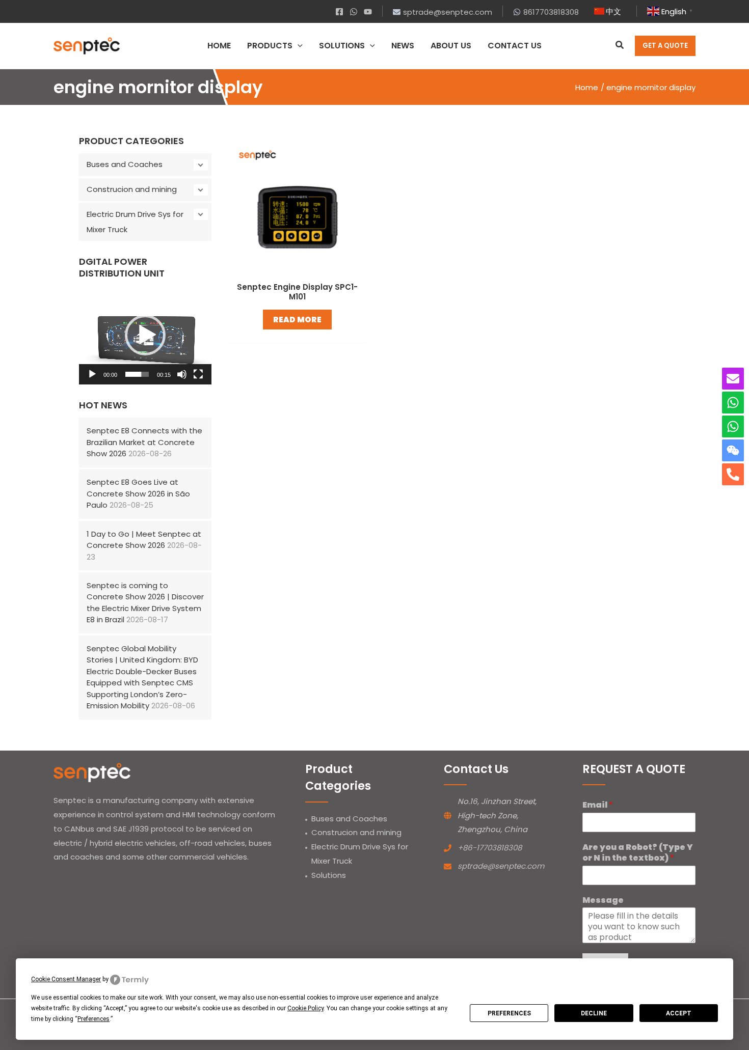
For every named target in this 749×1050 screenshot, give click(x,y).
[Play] (92, 374)
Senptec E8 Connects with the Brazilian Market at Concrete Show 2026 (144, 442)
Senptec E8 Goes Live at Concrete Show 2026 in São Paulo (138, 493)
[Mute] (182, 374)
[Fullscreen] (198, 374)
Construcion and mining (132, 189)
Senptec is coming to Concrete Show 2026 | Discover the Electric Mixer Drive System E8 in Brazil (145, 602)
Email (597, 805)
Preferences (509, 1013)
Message (603, 900)
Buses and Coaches (125, 164)
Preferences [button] (93, 1019)
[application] (297, 46)
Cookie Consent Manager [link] (66, 979)
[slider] (137, 374)
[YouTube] (368, 12)
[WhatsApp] (354, 12)
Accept (678, 1013)
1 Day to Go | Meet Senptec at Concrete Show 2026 (144, 540)
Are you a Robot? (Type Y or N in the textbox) (637, 853)
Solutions (328, 875)
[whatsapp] (733, 402)
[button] (145, 335)
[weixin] (733, 450)
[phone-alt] (733, 474)
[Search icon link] (620, 46)
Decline (594, 1013)
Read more (297, 319)
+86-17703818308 (490, 847)
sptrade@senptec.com (501, 866)
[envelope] (733, 379)
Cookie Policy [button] (305, 1008)
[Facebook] (339, 12)
